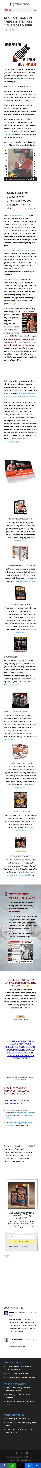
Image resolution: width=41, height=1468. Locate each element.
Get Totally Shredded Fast (20, 519)
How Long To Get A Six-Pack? (18, 1419)
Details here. (13, 685)
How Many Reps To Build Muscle (20, 1377)
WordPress (26, 1460)
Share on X (29, 209)
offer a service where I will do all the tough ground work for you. (20, 396)
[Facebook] (4, 1465)
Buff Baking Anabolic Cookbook (20, 565)
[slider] (19, 179)
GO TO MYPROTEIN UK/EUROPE (16, 1100)
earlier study (17, 215)
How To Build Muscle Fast (17, 1373)
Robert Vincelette (16, 1312)
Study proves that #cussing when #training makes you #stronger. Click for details (19, 200)
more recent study (16, 250)
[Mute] (31, 179)
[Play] (7, 179)
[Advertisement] (20, 1278)
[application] (20, 165)
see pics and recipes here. (24, 581)
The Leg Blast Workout (20, 856)
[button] (20, 165)
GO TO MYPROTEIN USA (13, 1104)
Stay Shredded (11, 657)
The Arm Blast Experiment (20, 763)
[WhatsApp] (12, 1465)
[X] (20, 1465)
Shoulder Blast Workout (16, 712)
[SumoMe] (37, 1465)
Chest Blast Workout (21, 812)
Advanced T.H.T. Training (20, 604)
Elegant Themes (25, 1457)
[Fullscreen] (34, 179)
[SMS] (29, 1465)
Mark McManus (11, 30)
